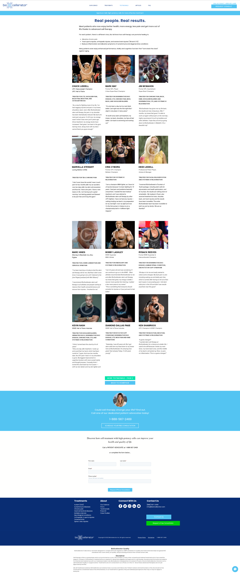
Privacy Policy (142, 537)
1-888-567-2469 (161, 537)
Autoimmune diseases (82, 507)
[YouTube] (139, 506)
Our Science (104, 505)
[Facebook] (120, 506)
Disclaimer (151, 537)
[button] (224, 6)
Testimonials (104, 509)
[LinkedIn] (134, 506)
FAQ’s (102, 507)
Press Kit (103, 511)
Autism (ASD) (79, 505)
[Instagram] (129, 506)
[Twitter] (125, 506)
